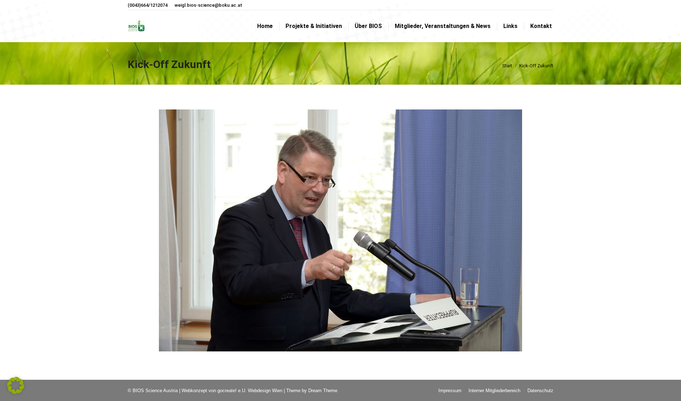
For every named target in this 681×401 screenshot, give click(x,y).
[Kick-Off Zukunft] (340, 230)
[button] (15, 385)
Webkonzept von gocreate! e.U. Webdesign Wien (232, 390)
